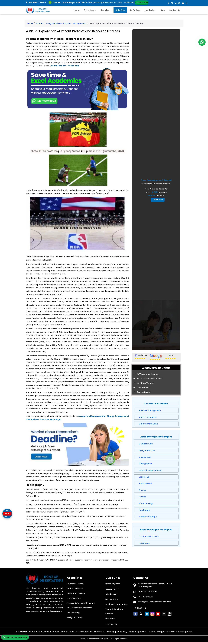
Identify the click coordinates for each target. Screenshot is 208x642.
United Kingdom (112, 583)
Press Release (145, 483)
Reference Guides (75, 583)
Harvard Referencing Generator (81, 603)
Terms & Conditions (114, 609)
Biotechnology (146, 503)
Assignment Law (147, 450)
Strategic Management (150, 470)
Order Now (120, 10)
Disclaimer (110, 618)
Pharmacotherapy (148, 516)
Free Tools (149, 10)
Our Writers (134, 10)
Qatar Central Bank (148, 423)
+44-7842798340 (147, 591)
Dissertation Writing (76, 593)
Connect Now (141, 2)
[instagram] (179, 3)
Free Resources (74, 598)
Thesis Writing (73, 612)
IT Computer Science (149, 536)
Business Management (150, 410)
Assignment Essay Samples (58, 23)
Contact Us (174, 10)
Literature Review (75, 588)
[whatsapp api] (50, 2)
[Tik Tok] (169, 614)
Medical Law (145, 457)
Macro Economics (147, 417)
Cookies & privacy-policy (116, 604)
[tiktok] (186, 3)
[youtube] (183, 3)
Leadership (144, 477)
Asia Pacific (111, 589)
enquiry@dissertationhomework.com (154, 601)
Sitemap (109, 614)
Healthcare (144, 510)
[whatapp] (202, 42)
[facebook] (168, 3)
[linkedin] (175, 3)
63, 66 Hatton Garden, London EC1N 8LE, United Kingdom (155, 585)
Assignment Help (74, 617)
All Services (89, 10)
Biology (142, 490)
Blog (163, 10)
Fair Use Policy (111, 599)
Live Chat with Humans (16, 637)
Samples (105, 10)
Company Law (146, 443)
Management (79, 23)
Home (76, 10)
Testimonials (111, 624)
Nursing (142, 496)
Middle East (111, 594)
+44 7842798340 (84, 2)
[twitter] (172, 3)
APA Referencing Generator (79, 607)
